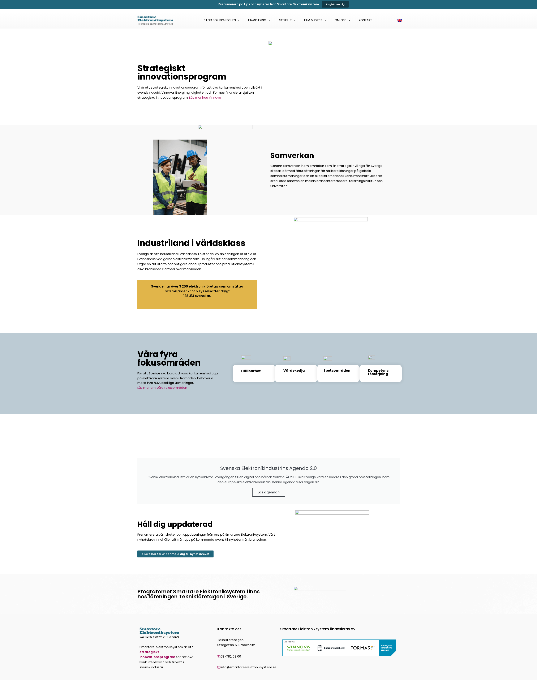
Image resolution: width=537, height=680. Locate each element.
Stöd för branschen (220, 20)
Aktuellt (285, 20)
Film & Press (313, 20)
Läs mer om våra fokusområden (162, 387)
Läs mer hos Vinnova (205, 97)
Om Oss (340, 20)
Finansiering (257, 20)
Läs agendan (269, 492)
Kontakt (365, 20)
